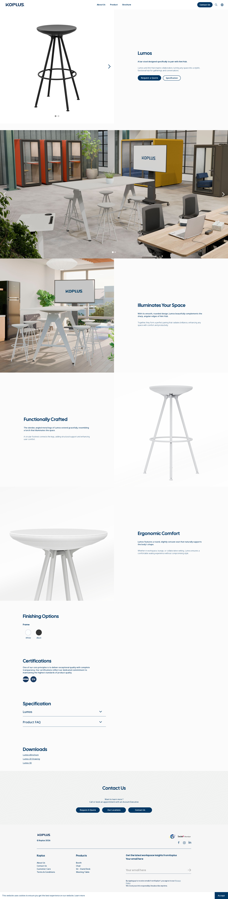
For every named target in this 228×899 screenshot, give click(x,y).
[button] (114, 4)
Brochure (126, 4)
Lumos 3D (27, 763)
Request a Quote (149, 77)
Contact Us (205, 4)
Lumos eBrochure (31, 755)
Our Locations (114, 810)
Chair (78, 866)
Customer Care (44, 869)
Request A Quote (88, 810)
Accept (221, 895)
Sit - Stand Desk (83, 869)
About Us (101, 4)
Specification (172, 78)
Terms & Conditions (46, 872)
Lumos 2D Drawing (31, 759)
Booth (79, 862)
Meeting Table (82, 872)
